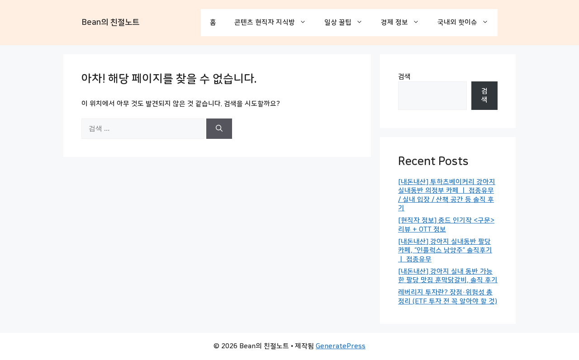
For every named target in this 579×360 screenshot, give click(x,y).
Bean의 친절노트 (110, 22)
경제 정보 (394, 22)
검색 (404, 77)
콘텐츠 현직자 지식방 (264, 22)
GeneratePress (340, 346)
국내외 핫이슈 (457, 22)
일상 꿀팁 (337, 22)
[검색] (219, 128)
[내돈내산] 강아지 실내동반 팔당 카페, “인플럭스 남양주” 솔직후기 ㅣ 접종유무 (445, 250)
